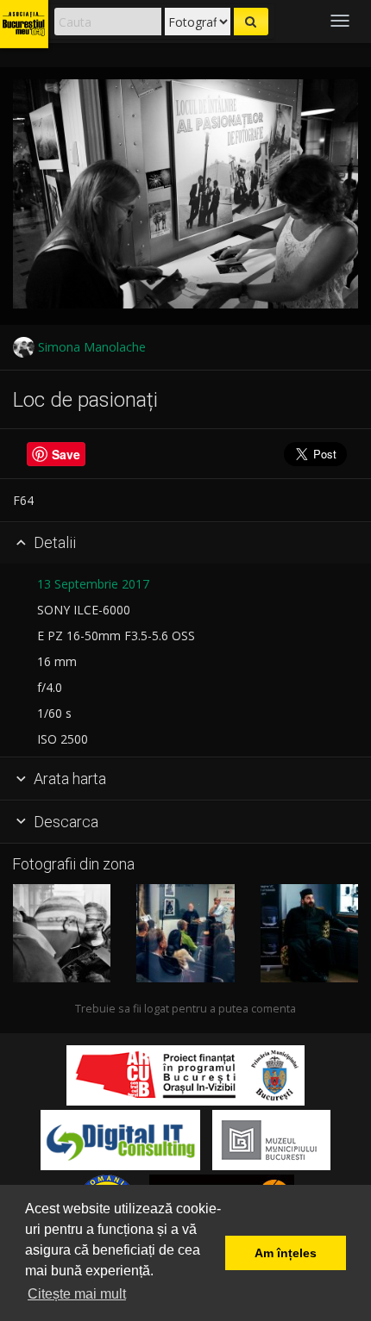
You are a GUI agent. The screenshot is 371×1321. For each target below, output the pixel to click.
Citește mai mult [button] (77, 1294)
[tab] (185, 543)
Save (66, 454)
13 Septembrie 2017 (93, 584)
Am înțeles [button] (286, 1253)
